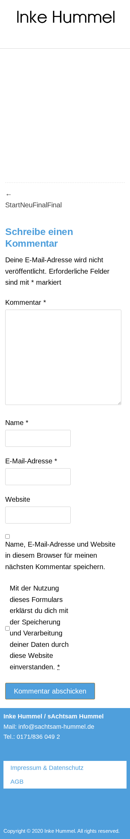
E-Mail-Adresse (31, 461)
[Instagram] (67, 807)
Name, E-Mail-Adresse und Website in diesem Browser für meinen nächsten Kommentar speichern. (60, 555)
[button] (8, 39)
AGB (17, 781)
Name (16, 422)
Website (17, 499)
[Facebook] (41, 807)
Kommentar (25, 302)
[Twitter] (15, 807)
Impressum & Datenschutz (47, 767)
